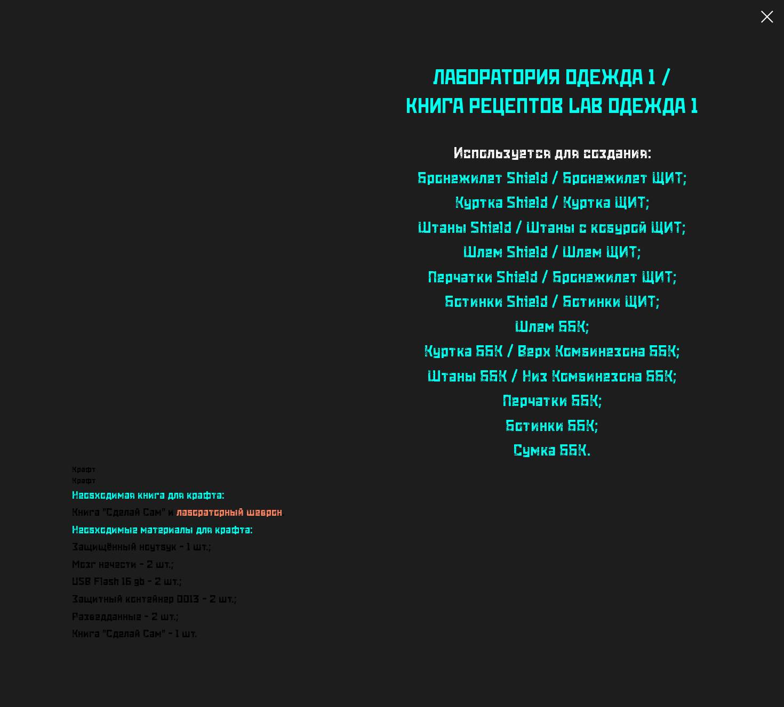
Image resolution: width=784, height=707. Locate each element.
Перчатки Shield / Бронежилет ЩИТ (550, 278)
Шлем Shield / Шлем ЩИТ (550, 253)
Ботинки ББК (550, 426)
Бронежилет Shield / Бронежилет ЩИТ (550, 179)
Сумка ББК (550, 451)
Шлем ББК (550, 327)
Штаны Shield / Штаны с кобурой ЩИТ (550, 228)
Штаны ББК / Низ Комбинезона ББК (550, 377)
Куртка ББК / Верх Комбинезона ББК (550, 352)
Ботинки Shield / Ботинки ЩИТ (550, 302)
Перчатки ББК (550, 401)
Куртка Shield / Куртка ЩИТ (550, 203)
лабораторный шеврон (229, 512)
